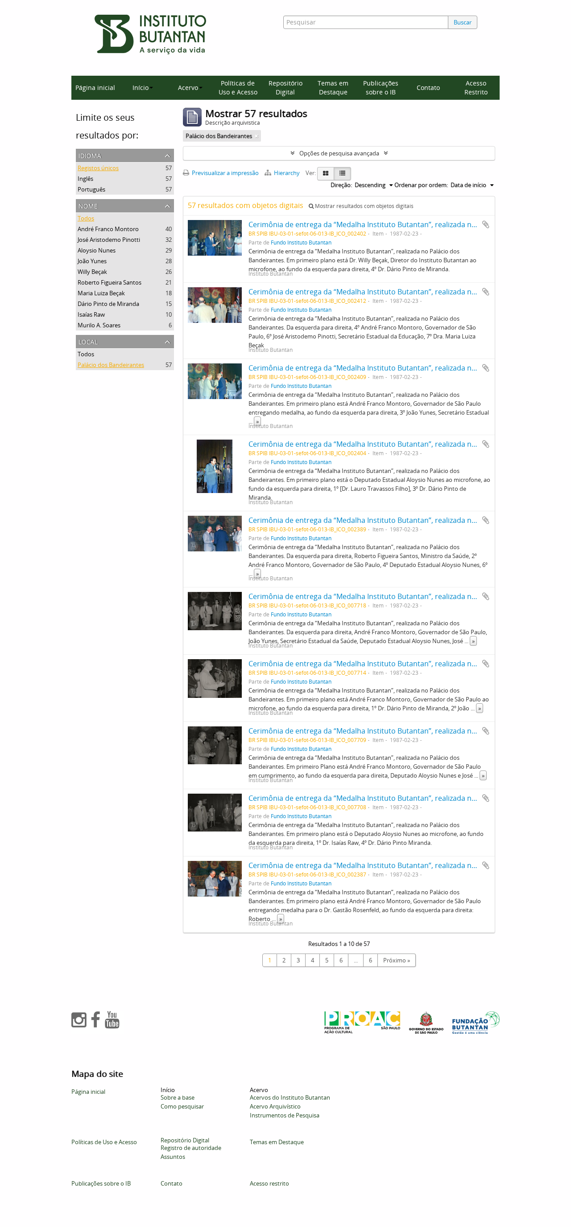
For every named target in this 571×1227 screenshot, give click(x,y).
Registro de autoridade (191, 1148)
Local (88, 341)
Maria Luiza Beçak (101, 293)
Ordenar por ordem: (421, 185)
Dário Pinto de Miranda (108, 304)
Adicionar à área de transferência (485, 224)
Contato (428, 87)
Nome (88, 205)
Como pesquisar (182, 1106)
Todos (86, 218)
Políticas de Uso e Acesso (238, 87)
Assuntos (173, 1157)
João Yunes (92, 261)
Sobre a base (177, 1097)
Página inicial (95, 87)
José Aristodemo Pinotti (109, 240)
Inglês (85, 179)
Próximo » (396, 960)
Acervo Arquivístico (275, 1106)
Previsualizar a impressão (224, 173)
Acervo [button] (188, 87)
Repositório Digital (285, 87)
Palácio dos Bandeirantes (111, 365)
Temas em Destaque (333, 87)
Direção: (341, 185)
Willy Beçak (92, 272)
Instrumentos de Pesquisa (284, 1115)
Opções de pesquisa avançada (339, 153)
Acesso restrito (269, 1183)
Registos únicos (98, 168)
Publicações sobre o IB (380, 87)
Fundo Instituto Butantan (301, 242)
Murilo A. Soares (99, 325)
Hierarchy (287, 173)
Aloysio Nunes (97, 250)
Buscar (463, 22)
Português (91, 189)
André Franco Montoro (108, 229)
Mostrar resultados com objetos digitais (364, 206)
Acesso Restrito (476, 87)
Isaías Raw (91, 314)
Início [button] (140, 87)
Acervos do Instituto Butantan (290, 1097)
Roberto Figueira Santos (109, 282)
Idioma (90, 155)
